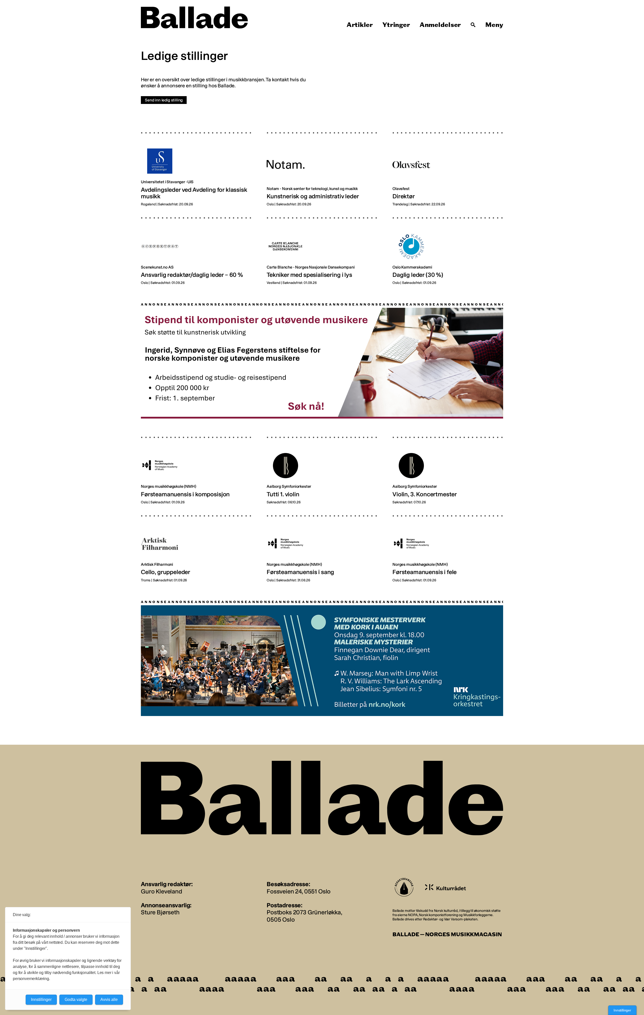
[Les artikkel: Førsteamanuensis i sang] (322, 545)
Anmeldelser (440, 24)
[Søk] (473, 24)
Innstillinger (622, 1010)
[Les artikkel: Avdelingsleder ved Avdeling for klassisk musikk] (196, 165)
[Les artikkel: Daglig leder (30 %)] (447, 247)
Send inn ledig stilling (164, 100)
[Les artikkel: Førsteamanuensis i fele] (447, 545)
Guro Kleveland (161, 891)
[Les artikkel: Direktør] (447, 165)
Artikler (360, 24)
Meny (494, 24)
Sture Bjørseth (160, 912)
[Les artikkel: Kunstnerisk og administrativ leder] (322, 165)
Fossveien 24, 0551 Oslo (299, 891)
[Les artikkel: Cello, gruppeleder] (196, 545)
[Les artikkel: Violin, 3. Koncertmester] (447, 467)
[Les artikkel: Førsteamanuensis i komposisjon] (196, 467)
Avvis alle (109, 999)
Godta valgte (76, 999)
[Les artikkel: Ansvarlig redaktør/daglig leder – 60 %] (196, 247)
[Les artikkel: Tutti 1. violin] (322, 467)
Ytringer (396, 24)
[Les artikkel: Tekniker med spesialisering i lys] (322, 247)
